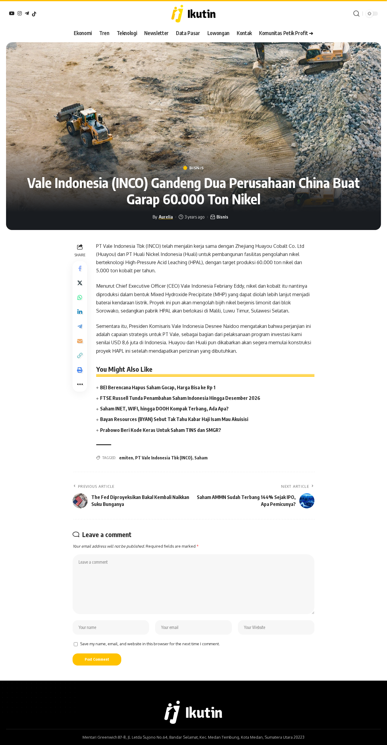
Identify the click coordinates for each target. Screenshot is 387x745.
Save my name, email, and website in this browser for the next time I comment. (150, 643)
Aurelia (166, 216)
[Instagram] (19, 13)
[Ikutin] (193, 14)
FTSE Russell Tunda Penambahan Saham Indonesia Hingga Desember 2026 (180, 398)
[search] (356, 13)
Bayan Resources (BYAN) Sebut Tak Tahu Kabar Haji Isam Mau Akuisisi (174, 419)
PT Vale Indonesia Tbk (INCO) (163, 457)
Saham (201, 457)
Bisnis (196, 168)
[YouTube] (12, 13)
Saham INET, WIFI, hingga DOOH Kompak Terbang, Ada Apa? (164, 409)
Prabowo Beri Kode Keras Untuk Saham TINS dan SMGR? (160, 430)
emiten (126, 457)
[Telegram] (27, 13)
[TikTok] (34, 13)
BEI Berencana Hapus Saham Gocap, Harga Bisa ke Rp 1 (157, 387)
